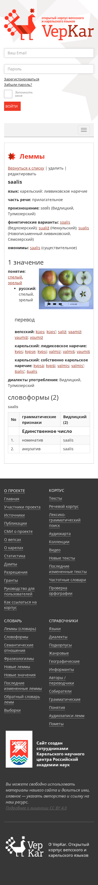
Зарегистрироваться (21, 79)
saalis (35, 247)
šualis (32, 371)
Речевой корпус (64, 506)
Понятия (57, 707)
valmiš (69, 351)
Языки (55, 628)
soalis (65, 222)
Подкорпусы (60, 645)
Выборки (12, 710)
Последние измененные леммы (23, 685)
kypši (50, 365)
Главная (11, 498)
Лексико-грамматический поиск (65, 520)
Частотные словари (67, 579)
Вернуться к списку (26, 168)
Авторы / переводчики (61, 680)
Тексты (55, 498)
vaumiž (21, 337)
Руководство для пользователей (19, 591)
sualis (83, 227)
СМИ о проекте (18, 531)
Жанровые (59, 653)
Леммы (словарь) (20, 628)
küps (40, 331)
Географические (64, 661)
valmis (63, 365)
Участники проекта (22, 506)
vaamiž (74, 331)
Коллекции (59, 541)
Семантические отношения (18, 647)
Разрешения (15, 572)
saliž (62, 331)
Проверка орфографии (60, 590)
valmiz (55, 351)
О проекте (14, 490)
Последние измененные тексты (68, 569)
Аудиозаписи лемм (66, 715)
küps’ (51, 331)
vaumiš (83, 351)
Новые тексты (62, 558)
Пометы (56, 723)
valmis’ (77, 365)
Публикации (15, 523)
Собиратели (60, 691)
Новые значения (20, 674)
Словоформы (16, 636)
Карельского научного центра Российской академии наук (60, 759)
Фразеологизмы (19, 658)
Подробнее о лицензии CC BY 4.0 (36, 808)
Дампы (10, 564)
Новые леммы (17, 666)
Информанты (61, 669)
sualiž (44, 227)
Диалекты (58, 636)
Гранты (11, 580)
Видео (54, 549)
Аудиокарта (60, 533)
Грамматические (65, 699)
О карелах (13, 547)
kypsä (38, 365)
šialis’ (19, 371)
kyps (19, 351)
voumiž (36, 337)
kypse (30, 351)
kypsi (42, 351)
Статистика (14, 555)
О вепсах (12, 539)
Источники (14, 515)
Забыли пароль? (18, 84)
